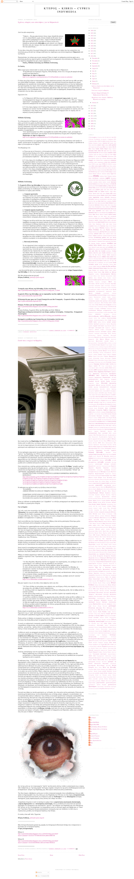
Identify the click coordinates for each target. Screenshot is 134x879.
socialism (110, 243)
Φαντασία (104, 661)
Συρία (114, 638)
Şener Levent (113, 239)
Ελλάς (95, 406)
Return (114, 235)
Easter (103, 171)
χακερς (109, 675)
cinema (97, 158)
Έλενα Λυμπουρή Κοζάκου (109, 402)
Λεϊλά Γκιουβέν (102, 506)
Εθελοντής (108, 396)
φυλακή (114, 669)
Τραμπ (97, 648)
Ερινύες (90, 431)
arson (96, 147)
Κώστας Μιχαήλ (93, 502)
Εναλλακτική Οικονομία (95, 416)
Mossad (105, 220)
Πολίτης (114, 588)
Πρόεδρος (98, 602)
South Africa (113, 245)
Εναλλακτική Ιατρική (110, 414)
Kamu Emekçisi (109, 203)
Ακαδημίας (104, 281)
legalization (98, 210)
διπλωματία (91, 391)
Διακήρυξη (91, 377)
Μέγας (99, 525)
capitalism (91, 154)
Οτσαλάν (114, 565)
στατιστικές (91, 627)
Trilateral (91, 256)
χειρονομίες (98, 680)
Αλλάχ (103, 289)
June (93, 73)
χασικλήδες (95, 678)
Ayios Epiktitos (109, 147)
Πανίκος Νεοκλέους (94, 573)
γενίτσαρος (101, 347)
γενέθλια (109, 343)
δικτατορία (113, 387)
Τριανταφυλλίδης (112, 648)
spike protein (102, 247)
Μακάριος (97, 517)
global (107, 187)
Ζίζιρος (105, 441)
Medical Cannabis (104, 214)
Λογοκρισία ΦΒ (109, 512)
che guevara (98, 156)
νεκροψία (111, 542)
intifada (114, 199)
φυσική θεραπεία (107, 671)
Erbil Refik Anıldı (97, 180)
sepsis (90, 241)
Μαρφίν (114, 523)
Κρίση (98, 489)
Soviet (90, 247)
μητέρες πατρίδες (105, 529)
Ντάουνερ (108, 554)
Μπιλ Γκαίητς (103, 536)
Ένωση (114, 417)
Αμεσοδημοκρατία (100, 291)
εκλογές (96, 402)
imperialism (96, 197)
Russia (114, 237)
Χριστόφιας (93, 686)
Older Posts (82, 855)
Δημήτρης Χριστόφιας (104, 371)
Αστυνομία (91, 327)
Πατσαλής (103, 579)
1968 (112, 137)
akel (104, 141)
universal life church (98, 260)
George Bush (103, 187)
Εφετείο (90, 439)
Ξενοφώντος (107, 556)
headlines (91, 191)
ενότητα (100, 417)
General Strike (92, 187)
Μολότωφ (103, 535)
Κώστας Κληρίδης (101, 500)
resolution (105, 235)
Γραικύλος (91, 364)
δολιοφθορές (113, 391)
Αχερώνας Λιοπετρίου (94, 333)
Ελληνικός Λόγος (103, 408)
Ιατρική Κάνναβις (96, 452)
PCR (112, 228)
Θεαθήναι (106, 446)
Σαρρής (108, 613)
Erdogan (103, 180)
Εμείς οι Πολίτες (97, 412)
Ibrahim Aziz (104, 195)
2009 (92, 121)
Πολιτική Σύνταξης (104, 590)
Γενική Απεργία (100, 345)
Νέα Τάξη (97, 542)
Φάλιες (106, 659)
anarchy (111, 143)
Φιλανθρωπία (92, 665)
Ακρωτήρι (113, 283)
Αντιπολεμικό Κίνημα (102, 306)
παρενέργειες (92, 577)
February (94, 84)
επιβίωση (114, 425)
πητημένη (91, 586)
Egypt (112, 173)
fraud (90, 186)
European (114, 180)
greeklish (97, 189)
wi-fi (98, 270)
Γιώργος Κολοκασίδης (94, 358)
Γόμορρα (114, 362)
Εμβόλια (105, 410)
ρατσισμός (112, 606)
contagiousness (101, 162)
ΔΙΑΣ (101, 379)
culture (92, 166)
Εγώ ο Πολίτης (96, 396)
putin (100, 233)
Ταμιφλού (100, 642)
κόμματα (91, 483)
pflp (104, 230)
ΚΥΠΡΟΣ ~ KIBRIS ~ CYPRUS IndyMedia (67, 10)
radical (112, 233)
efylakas (108, 173)
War (107, 266)
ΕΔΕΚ (102, 396)
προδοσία (91, 600)
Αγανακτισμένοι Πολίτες (108, 274)
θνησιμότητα (99, 450)
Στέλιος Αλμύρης (98, 627)
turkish (111, 256)
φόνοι (107, 669)
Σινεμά (90, 617)
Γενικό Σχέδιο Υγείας (110, 345)
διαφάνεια (106, 379)
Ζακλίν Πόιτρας (112, 439)
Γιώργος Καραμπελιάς (110, 356)
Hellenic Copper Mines (110, 191)
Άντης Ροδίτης (99, 304)
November (95, 61)
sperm (98, 247)
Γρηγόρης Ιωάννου (99, 364)
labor (109, 208)
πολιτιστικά (92, 592)
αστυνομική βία (99, 327)
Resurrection (110, 235)
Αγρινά (114, 278)
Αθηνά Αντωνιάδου (111, 279)
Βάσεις (109, 333)
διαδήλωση (113, 375)
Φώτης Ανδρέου (108, 673)
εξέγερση (114, 419)
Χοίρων (103, 680)
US (95, 262)
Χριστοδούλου (92, 684)
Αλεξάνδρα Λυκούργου (110, 285)
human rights (109, 193)
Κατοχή (103, 471)
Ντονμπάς (113, 554)
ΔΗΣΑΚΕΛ (92, 375)
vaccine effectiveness (103, 264)
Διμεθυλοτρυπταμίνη (93, 389)
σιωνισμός (96, 617)
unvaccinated (91, 262)
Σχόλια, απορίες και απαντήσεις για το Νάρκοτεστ (38, 22)
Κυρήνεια (107, 493)
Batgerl (106, 148)
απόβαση (103, 318)
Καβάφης (91, 458)
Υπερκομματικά (100, 656)
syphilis (100, 253)
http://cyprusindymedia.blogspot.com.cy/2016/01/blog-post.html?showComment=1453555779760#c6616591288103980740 (38, 834)
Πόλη (106, 588)
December (95, 58)
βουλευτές (113, 339)
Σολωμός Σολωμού (106, 619)
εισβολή (114, 400)
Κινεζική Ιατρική (97, 475)
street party (91, 251)
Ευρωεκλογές (95, 437)
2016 (92, 56)
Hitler (98, 193)
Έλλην (99, 406)
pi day (98, 231)
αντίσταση (103, 308)
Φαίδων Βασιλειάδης (98, 659)
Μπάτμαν (97, 536)
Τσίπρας (109, 652)
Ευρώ (90, 437)
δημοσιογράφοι (104, 373)
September (95, 66)
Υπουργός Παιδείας (106, 657)
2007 (92, 126)
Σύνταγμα (113, 636)
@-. (37, 277)
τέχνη (102, 644)
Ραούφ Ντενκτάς (102, 606)
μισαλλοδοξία (113, 531)
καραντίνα (98, 466)
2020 (92, 46)
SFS (89, 243)
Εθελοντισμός (96, 398)
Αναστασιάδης (93, 295)
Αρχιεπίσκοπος (108, 325)
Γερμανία (106, 347)
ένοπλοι (95, 417)
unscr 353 (109, 260)
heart (99, 191)
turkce (104, 257)
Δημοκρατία (96, 373)
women (110, 270)
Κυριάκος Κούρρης (100, 494)
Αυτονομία (103, 331)
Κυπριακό (98, 491)
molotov (96, 220)
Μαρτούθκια (109, 523)
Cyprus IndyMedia (94, 722)
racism (104, 233)
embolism (102, 176)
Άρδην (95, 322)
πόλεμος (102, 588)
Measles (97, 214)
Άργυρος (114, 320)
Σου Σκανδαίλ (92, 623)
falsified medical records (104, 182)
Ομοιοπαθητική (101, 561)
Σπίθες (110, 623)
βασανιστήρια (104, 333)
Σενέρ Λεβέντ (100, 615)
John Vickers (94, 203)
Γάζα (105, 343)
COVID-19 (104, 164)
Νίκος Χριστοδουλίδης (110, 550)
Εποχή (98, 429)
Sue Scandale (102, 251)
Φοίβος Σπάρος (97, 669)
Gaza (109, 186)
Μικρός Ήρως (106, 531)
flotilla (112, 184)
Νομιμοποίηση (92, 554)
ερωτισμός (105, 433)
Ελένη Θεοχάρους (93, 404)
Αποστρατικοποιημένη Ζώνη (100, 320)
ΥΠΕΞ (94, 656)
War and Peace (112, 266)
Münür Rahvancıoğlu (93, 222)
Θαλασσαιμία (103, 444)
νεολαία (98, 544)
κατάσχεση (107, 470)
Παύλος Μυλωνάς (111, 579)
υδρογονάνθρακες (112, 654)
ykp (103, 272)
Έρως (99, 433)
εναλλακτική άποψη (99, 414)
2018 (92, 51)
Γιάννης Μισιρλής (112, 350)
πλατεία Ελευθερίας (103, 586)
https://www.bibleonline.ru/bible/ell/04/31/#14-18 (38, 579)
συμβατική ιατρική (102, 633)
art (97, 147)
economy (114, 171)
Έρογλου (110, 431)
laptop (93, 210)
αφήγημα (109, 331)
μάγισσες (102, 515)
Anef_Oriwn (94, 145)
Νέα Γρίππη (113, 540)
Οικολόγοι (97, 559)
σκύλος (99, 619)
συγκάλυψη (113, 631)
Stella (105, 249)
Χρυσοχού (113, 686)
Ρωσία (99, 611)
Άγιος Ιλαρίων (107, 278)
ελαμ (100, 402)
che (94, 156)
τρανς (100, 648)
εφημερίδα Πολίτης (97, 439)
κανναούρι (108, 462)
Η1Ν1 (99, 442)
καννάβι (114, 460)
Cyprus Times (109, 166)
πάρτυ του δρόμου (110, 577)
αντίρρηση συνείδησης (94, 308)
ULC (103, 258)
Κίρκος (111, 475)
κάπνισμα (106, 464)
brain (100, 152)
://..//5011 (30, 301)
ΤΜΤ (108, 644)
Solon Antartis (98, 245)
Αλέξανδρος (91, 287)
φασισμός (110, 661)
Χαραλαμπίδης (92, 677)
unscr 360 (114, 260)
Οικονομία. (109, 559)
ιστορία (91, 456)
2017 (92, 53)
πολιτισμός (113, 590)
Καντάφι (114, 462)
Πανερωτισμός (107, 571)
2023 (92, 38)
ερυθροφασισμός (93, 433)
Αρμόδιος (91, 325)
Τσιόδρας (100, 652)
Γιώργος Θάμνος (107, 354)
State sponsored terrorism (98, 249)
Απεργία (114, 316)
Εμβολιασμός (112, 410)
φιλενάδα (108, 665)
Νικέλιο (100, 546)
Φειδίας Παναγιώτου (95, 663)
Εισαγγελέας (108, 400)
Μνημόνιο (98, 535)
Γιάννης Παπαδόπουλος (105, 352)
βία (100, 337)
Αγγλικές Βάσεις (93, 276)
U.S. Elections (95, 258)
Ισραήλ (114, 454)
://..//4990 (30, 296)
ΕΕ (104, 396)
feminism (95, 184)
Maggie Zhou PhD (94, 724)
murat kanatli (101, 222)
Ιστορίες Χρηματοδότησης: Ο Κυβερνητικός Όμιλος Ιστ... (100, 94)
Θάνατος (91, 446)
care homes (99, 154)
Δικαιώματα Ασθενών (94, 385)
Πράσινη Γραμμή (111, 598)
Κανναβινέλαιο (92, 462)
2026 (92, 30)
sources (108, 245)
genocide (97, 187)
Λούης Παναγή (93, 514)
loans (100, 212)
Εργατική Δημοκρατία (110, 429)
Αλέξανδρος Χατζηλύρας (101, 287)
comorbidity (91, 162)
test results (113, 253)
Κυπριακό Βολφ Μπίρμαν (109, 491)
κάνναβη (108, 460)
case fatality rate (106, 154)
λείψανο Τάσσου (111, 506)
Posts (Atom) (28, 859)
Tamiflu (104, 253)
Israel (102, 201)
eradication (91, 180)
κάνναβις (26, 331)
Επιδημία (91, 427)
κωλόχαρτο (97, 496)
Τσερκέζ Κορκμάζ (93, 652)
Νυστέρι (90, 556)
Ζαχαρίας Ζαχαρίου (93, 441)
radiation (108, 233)
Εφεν (115, 437)
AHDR (99, 141)
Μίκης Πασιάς (98, 531)
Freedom (93, 186)
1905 (108, 137)
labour (112, 208)
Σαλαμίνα (91, 613)
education (104, 173)
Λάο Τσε (95, 506)
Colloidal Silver (99, 160)
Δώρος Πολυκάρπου (96, 394)
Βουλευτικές (91, 341)
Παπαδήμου (109, 573)
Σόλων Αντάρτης (94, 738)
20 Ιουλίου (91, 139)
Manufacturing (105, 212)
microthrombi (113, 216)
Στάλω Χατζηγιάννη (110, 625)
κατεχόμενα (92, 471)
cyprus (96, 166)
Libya (95, 212)
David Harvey (99, 168)
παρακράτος (92, 575)
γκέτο (104, 362)
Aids (102, 141)
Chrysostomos (110, 156)
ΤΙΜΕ (105, 644)
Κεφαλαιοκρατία (99, 473)
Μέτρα (111, 527)
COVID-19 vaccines (111, 164)
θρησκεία (113, 450)
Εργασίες (102, 429)
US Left (106, 262)
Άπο (99, 318)
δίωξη (104, 391)
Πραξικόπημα (92, 598)
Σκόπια (106, 617)
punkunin (96, 233)
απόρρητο (91, 320)
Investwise (91, 201)
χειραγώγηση (92, 680)
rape (115, 233)
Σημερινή (107, 615)
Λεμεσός (90, 508)
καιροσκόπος (95, 460)
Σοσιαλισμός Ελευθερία (110, 621)
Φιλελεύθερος (100, 665)
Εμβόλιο (91, 412)
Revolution (91, 237)
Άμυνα (90, 293)
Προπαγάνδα (97, 604)
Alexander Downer (109, 141)
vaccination (91, 264)
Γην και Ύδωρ (96, 348)
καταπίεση (113, 468)
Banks (93, 148)
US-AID (110, 262)
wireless (106, 270)
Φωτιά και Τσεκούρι (101, 675)
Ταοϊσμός (106, 642)
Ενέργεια (91, 417)
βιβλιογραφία (105, 337)
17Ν (105, 137)
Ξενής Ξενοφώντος (98, 556)
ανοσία (114, 302)
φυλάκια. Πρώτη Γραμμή (95, 671)
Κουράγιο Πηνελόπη (100, 487)
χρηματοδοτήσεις (100, 682)
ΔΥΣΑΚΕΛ (101, 392)
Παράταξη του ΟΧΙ (100, 575)
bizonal (90, 152)
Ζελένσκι (101, 441)
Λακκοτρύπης (110, 504)
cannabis (110, 152)
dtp (98, 171)
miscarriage (102, 218)
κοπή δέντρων (113, 483)
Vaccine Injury (112, 264)
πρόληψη (91, 604)
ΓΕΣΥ (110, 347)
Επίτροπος (91, 429)
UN (105, 258)
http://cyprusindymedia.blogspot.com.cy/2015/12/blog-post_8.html (38, 321)
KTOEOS (114, 206)
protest (108, 231)
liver (98, 212)
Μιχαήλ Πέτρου (98, 533)
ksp (110, 206)
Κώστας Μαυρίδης (111, 500)
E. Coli (100, 171)
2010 (92, 118)
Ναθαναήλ (98, 538)
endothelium (102, 178)
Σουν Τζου (100, 623)
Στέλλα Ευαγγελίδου (101, 629)
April (93, 78)
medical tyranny (112, 214)
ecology (110, 171)
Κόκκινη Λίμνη (103, 479)
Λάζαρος (114, 502)
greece (90, 189)
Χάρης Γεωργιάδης (107, 677)
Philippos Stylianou (93, 231)
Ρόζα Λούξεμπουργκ (111, 609)
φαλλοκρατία (112, 659)
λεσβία (100, 508)
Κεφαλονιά (108, 473)
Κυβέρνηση (113, 489)
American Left (106, 143)
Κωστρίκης (108, 502)
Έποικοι (95, 429)
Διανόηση (114, 377)
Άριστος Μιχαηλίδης (111, 324)
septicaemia (108, 241)
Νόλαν (106, 552)
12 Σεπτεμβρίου (93, 137)
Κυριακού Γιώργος (94, 736)
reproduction (99, 235)
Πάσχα (90, 579)
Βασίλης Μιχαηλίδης (103, 335)
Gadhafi (104, 186)
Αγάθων (97, 274)
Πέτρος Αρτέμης (106, 583)
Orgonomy (102, 226)
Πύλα (114, 604)
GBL (115, 186)
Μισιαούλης (91, 533)
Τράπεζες (105, 648)
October (94, 63)
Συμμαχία (109, 633)
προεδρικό (92, 602)
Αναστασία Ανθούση (109, 293)
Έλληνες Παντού (105, 406)
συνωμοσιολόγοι (108, 638)
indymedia (107, 197)
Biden (99, 150)
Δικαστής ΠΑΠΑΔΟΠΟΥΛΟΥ (101, 387)
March (94, 81)
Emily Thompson (108, 176)
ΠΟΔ (94, 588)
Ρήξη (99, 609)
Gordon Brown (112, 187)
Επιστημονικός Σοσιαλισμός (110, 427)
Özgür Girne (91, 228)
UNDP (107, 258)
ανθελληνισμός (112, 301)
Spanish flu (94, 247)
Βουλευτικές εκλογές (102, 341)
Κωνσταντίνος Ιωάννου (109, 496)
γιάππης (95, 354)
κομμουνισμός (105, 483)
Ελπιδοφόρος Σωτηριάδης (96, 410)
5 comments (71, 848)
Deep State (94, 170)
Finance (107, 184)
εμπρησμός (103, 412)
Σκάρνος (102, 617)
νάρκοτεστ (33, 331)
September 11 (94, 241)
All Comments (43, 876)
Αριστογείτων (102, 324)
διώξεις (101, 391)
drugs (96, 171)
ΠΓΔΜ (90, 581)
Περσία (100, 583)
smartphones (103, 243)
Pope (103, 231)
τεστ (99, 644)
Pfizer (101, 230)
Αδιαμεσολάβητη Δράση (95, 279)
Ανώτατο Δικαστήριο (108, 312)
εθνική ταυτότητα (103, 398)
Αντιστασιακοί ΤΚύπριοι (95, 310)
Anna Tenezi (92, 717)
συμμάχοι (114, 633)
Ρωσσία (104, 612)
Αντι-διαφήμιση (107, 304)
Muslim (106, 222)
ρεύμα (95, 609)
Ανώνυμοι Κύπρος (98, 312)
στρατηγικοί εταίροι (93, 631)
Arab (90, 147)
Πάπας (114, 573)
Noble (104, 224)
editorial (90, 173)
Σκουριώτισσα (113, 617)
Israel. (105, 201)
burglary (105, 152)
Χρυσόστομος (108, 686)
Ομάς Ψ (95, 561)
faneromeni (113, 182)
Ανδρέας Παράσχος (100, 299)
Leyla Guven (113, 210)
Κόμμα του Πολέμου (111, 481)
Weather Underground (94, 268)
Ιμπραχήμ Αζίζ (101, 454)
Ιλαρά (114, 452)
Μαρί (114, 517)
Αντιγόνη (114, 304)
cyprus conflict (102, 166)
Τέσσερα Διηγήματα (93, 644)
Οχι (96, 567)
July (93, 71)
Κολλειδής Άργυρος (111, 479)
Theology (104, 254)
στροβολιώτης (106, 631)
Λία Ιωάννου (103, 510)
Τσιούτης (105, 652)
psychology (91, 233)
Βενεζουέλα (91, 337)
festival (98, 184)
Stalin (115, 247)
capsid (94, 154)
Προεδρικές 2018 (112, 600)
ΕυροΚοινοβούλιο (112, 435)
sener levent (106, 239)
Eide (115, 173)
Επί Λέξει (109, 425)
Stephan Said (110, 249)
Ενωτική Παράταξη (106, 419)
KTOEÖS (91, 208)
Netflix (90, 224)
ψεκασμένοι (96, 688)
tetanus (90, 254)
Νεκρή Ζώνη (103, 542)
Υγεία (90, 654)
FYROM (97, 186)
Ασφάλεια (107, 327)
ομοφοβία (114, 561)
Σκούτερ (90, 619)
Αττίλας (97, 329)
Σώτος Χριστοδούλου (95, 740)
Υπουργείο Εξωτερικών (95, 657)
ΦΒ (115, 661)
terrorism (108, 253)
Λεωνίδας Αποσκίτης (94, 510)
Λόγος (114, 512)
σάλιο (95, 613)
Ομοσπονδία (108, 561)
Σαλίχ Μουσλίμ (101, 613)
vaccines (90, 266)
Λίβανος (110, 510)
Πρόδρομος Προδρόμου (100, 600)
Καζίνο (95, 458)
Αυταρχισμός (109, 329)
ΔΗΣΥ (97, 375)
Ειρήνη (103, 400)
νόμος (97, 554)
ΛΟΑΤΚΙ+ (96, 512)
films (104, 184)
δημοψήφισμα (112, 373)
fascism (90, 184)
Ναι (103, 538)
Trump (94, 256)
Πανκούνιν (102, 573)
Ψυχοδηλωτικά (103, 688)
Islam (99, 201)
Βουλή (111, 341)
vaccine (96, 264)
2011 (92, 116)
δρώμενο (96, 392)
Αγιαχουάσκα (109, 276)
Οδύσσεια (97, 558)
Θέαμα (110, 446)
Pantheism (107, 228)
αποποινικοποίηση (111, 318)
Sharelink (93, 243)
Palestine (102, 228)
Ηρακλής (91, 444)
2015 (92, 106)
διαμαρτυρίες (107, 377)
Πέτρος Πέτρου (112, 585)
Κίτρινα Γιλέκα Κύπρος (95, 477)
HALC (111, 189)
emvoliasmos (95, 178)
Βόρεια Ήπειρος (105, 339)
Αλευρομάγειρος (92, 289)
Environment (113, 178)
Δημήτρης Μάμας (93, 371)
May (93, 76)
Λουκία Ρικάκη (101, 514)
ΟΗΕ (108, 558)
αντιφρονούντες (107, 310)
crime (90, 166)
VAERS (94, 266)
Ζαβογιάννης (105, 439)
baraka (97, 149)
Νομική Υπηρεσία (112, 552)
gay (107, 186)
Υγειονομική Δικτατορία (100, 654)
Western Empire (103, 268)
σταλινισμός (100, 625)
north (107, 224)
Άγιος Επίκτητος (98, 278)
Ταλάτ (90, 642)
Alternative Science (97, 143)
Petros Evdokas (94, 230)
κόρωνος (114, 485)
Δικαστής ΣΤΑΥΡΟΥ (106, 385)
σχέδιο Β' (91, 640)
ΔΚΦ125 (108, 391)
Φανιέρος (98, 661)
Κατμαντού (97, 471)
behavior (114, 148)
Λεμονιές (95, 508)
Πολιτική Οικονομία (93, 590)
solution (104, 245)
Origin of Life (109, 226)
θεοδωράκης (108, 448)
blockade (94, 152)
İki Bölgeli (109, 195)
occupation (91, 226)
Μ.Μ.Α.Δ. (97, 515)
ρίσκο (104, 609)
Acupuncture (91, 141)
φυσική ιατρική (99, 673)
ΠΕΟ (98, 581)
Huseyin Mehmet (96, 195)
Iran (94, 201)
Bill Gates (109, 150)
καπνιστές (113, 464)
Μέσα (103, 525)
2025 (92, 33)
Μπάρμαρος (91, 536)
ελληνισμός (112, 408)
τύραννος (114, 652)
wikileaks (102, 270)
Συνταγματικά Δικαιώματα (97, 638)
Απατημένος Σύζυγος (110, 314)
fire (110, 184)
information (91, 199)
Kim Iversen (110, 205)
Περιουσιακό (109, 581)
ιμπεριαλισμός (93, 454)
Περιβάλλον (103, 581)
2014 (92, 108)
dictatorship (103, 170)
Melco (105, 216)
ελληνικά (113, 406)
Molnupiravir (91, 220)
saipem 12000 (91, 239)
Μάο (111, 517)
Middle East (97, 218)
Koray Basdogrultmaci (97, 206)
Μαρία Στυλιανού (106, 519)
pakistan (97, 228)
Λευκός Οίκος (106, 508)
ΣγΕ (95, 615)
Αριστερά (96, 324)
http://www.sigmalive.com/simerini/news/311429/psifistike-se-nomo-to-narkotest (47, 77)
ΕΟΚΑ (100, 421)
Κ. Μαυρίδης (105, 456)
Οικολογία (92, 559)
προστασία (103, 604)
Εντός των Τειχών (107, 417)
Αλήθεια (99, 289)
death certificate (108, 168)
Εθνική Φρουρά (112, 398)
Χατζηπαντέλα (112, 678)
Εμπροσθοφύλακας (111, 412)
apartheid (114, 145)
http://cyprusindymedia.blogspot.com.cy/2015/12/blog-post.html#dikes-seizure (42, 315)
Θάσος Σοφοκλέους (98, 446)
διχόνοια (97, 391)
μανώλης (108, 517)
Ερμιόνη (96, 431)
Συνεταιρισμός (103, 636)
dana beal (93, 168)
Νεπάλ (110, 544)
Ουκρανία (91, 567)
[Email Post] (76, 330)
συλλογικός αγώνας (93, 633)
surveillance (108, 251)
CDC (111, 154)
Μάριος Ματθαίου (108, 521)
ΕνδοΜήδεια (113, 416)
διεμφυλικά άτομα (94, 383)
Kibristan (102, 205)
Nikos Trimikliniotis (97, 224)
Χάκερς (114, 675)
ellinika (96, 175)
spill (107, 247)
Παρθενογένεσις (100, 577)
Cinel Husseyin (92, 158)
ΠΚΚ (97, 586)
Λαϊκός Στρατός (101, 504)
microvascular (91, 218)
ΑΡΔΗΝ (90, 322)
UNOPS (105, 260)
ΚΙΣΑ (114, 475)
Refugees (90, 235)
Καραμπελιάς (92, 466)
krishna (107, 206)
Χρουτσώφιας (101, 686)
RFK (108, 237)
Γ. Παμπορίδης (100, 343)
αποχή (109, 320)
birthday (114, 150)
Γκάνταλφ (97, 362)
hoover (104, 193)
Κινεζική (91, 475)
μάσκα (90, 525)
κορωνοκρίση (107, 485)
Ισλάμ (110, 454)
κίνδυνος (114, 473)
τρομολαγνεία (104, 650)
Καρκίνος (113, 466)
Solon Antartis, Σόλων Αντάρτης (98, 729)
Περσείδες (95, 583)
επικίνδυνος (96, 427)
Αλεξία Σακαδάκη (111, 287)
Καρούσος (98, 468)
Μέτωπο (97, 529)
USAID (114, 262)
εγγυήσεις (113, 394)
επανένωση (97, 425)
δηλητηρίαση (100, 369)
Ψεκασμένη (91, 688)
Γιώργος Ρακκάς (108, 360)
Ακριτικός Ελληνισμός (105, 283)
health (95, 191)
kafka (99, 203)
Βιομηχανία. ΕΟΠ (93, 339)
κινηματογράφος (105, 475)
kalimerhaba (102, 203)
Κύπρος (102, 493)
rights (111, 237)
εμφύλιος (91, 414)
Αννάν (110, 302)
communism (113, 160)
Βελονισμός (113, 335)
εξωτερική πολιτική (94, 421)
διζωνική (104, 383)
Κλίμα (104, 477)
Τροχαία (110, 650)
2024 (92, 35)
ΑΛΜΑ (106, 289)
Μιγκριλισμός (92, 531)
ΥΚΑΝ (90, 656)
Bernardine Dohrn (93, 150)
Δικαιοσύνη (112, 383)
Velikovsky (98, 266)
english (107, 178)
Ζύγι (109, 441)
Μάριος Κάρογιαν (99, 521)
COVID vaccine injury (96, 164)
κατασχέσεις (100, 470)
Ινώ (106, 454)
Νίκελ (96, 546)
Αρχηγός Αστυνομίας (98, 325)
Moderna (114, 218)
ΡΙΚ (102, 609)
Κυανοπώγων (107, 489)
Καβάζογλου (113, 456)
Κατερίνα (113, 470)
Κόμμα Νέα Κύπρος (100, 481)
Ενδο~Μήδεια (106, 416)
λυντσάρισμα (109, 514)
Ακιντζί (97, 283)
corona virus (107, 162)
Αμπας (114, 291)
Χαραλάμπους (99, 677)
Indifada (102, 197)
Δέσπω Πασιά (108, 367)
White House (110, 268)
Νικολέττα (98, 548)
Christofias (104, 156)
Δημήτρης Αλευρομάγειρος (110, 369)
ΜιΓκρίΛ (114, 529)
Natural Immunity (112, 222)
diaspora (99, 170)
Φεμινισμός (105, 663)
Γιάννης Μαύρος (102, 350)
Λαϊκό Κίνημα (92, 504)
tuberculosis (99, 256)
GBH (112, 186)
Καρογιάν (91, 468)
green (102, 189)
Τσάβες (114, 650)
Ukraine (100, 258)
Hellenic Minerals (93, 193)
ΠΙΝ (94, 586)
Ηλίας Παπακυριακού (107, 442)
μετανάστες (106, 527)
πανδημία (100, 571)
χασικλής (101, 678)
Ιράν (108, 454)
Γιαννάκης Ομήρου (103, 348)
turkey (108, 256)
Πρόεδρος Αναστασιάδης (109, 602)
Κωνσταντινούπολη (93, 498)
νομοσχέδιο (102, 554)
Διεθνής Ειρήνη (105, 381)
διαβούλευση (104, 375)
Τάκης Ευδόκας (112, 640)
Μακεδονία (103, 517)
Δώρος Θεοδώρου (109, 392)
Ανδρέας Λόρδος (106, 297)
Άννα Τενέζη (104, 302)
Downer (93, 171)
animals (99, 145)
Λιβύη (114, 510)
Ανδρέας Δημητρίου (111, 295)
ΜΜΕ (94, 535)
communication (106, 160)
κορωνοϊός (99, 485)
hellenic (102, 191)
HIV (101, 193)
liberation (91, 212)
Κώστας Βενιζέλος (102, 498)
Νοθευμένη (101, 552)
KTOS (94, 208)
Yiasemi (99, 272)
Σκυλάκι (95, 619)
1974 (115, 137)
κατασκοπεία (92, 470)
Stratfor (114, 249)
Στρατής (100, 631)
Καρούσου (106, 468)
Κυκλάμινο (91, 491)
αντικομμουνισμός (93, 306)
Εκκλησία (91, 402)
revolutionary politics (100, 237)
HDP (115, 189)
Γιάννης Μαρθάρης (93, 350)
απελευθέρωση (105, 316)
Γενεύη (93, 345)
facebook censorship (93, 182)
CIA (115, 156)
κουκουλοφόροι (92, 487)
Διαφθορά (91, 381)
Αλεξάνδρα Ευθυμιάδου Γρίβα (96, 285)
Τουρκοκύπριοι (110, 646)
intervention (109, 199)
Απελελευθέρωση (93, 316)
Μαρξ (104, 523)
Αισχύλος (97, 281)
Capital (114, 152)
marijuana (110, 212)
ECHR (106, 171)
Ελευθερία (108, 404)
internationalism (103, 199)
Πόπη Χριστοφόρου (98, 596)
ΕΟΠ (90, 423)
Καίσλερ (102, 460)
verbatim (103, 266)
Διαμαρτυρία (98, 377)
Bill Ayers (104, 150)
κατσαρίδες (108, 471)
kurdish (101, 208)
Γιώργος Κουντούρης (105, 358)
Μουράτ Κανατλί (111, 535)
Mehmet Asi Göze (98, 216)
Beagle (110, 148)
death (103, 168)
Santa (96, 239)
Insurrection (97, 199)
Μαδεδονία (107, 515)
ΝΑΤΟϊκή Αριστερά (104, 540)
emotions (114, 176)
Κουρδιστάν (109, 487)
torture (108, 254)
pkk (101, 231)
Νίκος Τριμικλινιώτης (98, 550)
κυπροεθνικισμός (93, 493)
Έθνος (90, 400)
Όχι (100, 567)
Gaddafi (101, 186)
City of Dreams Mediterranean (106, 158)
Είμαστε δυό (95, 400)
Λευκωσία (113, 508)
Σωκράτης (96, 640)
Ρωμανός (95, 611)
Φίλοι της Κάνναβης (109, 667)
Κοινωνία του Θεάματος (94, 479)
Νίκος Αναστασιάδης (107, 548)
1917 (110, 137)
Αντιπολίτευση (112, 306)
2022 (92, 41)
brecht (102, 152)
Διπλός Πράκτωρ (111, 389)
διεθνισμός (113, 381)
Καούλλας (91, 464)
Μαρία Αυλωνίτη (94, 519)
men (109, 216)
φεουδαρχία (113, 663)
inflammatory (113, 197)
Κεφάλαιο (91, 473)
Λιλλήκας (91, 512)
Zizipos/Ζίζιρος (93, 733)
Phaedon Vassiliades (111, 230)
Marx (94, 214)
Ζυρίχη (113, 441)
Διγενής (97, 381)
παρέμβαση (113, 575)
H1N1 (108, 189)
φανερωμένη (92, 661)
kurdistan (106, 208)
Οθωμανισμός (112, 558)
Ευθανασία (104, 435)
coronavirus (113, 162)
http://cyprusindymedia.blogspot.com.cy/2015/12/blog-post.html (37, 306)
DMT (90, 171)
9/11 (115, 139)
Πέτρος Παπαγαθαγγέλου (101, 585)
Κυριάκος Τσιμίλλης (111, 494)
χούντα (114, 680)
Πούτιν (109, 596)
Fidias (102, 184)
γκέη (101, 362)
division (114, 170)
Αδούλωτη (104, 279)
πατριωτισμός (96, 579)
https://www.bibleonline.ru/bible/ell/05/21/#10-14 (38, 607)
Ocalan (114, 224)
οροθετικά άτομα (98, 565)
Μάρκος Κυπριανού (97, 523)
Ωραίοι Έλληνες (111, 688)
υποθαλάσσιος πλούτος (110, 656)
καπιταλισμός (98, 464)
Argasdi (92, 147)
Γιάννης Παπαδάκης (94, 352)
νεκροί (107, 542)
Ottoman (114, 226)
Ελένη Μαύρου (101, 404)
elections (90, 176)
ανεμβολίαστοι (112, 299)
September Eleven (101, 241)
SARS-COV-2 (100, 239)
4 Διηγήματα (110, 139)
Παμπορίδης (95, 571)
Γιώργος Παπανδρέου (99, 360)
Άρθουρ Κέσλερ (102, 322)
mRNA (109, 220)
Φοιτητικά (103, 669)
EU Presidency (108, 180)
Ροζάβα (90, 611)
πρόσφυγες (110, 604)
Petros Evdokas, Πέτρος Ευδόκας (98, 727)
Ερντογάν (103, 431)
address (95, 141)
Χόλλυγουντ (109, 680)
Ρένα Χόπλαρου (107, 608)
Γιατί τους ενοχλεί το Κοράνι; (30, 340)
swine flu (95, 253)
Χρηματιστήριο (92, 682)
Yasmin (95, 272)
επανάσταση (99, 423)
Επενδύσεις (103, 425)
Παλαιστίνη (106, 569)
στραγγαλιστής (112, 629)
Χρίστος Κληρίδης (101, 684)
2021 (92, 43)
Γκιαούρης (109, 362)
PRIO (106, 231)
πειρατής (94, 581)
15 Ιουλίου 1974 (100, 137)
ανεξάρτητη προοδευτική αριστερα (98, 301)
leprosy (107, 210)
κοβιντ (114, 477)
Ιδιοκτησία (108, 452)
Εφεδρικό (110, 437)
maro (90, 745)
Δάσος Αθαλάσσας (100, 367)
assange (100, 147)
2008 (92, 123)
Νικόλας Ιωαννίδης (107, 546)
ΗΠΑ (115, 442)
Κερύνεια (113, 471)
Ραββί (90, 606)
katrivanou (97, 205)
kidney (106, 205)
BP (97, 152)
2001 (92, 128)
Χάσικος (106, 678)
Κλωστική (109, 477)
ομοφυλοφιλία (92, 563)
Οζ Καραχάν (103, 558)
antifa (110, 145)
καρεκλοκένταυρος (106, 466)
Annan (102, 145)
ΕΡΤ (115, 431)
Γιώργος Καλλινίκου (98, 356)
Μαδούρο (113, 515)
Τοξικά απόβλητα (97, 646)
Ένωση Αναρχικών (93, 419)
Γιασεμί (100, 354)
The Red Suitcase (97, 254)
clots (94, 160)
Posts (39, 872)
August (94, 68)
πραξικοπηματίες (101, 598)
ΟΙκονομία (104, 559)
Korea (104, 206)
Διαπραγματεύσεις (93, 379)
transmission (113, 254)
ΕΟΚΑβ (114, 421)
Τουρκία (104, 646)
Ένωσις (100, 419)
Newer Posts (21, 855)
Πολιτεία (110, 588)
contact (95, 162)
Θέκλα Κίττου (101, 448)
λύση (114, 514)
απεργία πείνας (93, 318)
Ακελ (110, 282)
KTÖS (98, 208)
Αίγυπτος (91, 281)
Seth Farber (113, 241)
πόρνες (104, 596)
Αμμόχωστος (109, 291)
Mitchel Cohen (108, 218)
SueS (90, 731)
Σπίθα (105, 623)
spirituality (110, 247)
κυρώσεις (91, 496)
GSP (105, 189)
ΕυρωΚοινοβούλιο (103, 437)
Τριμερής (91, 650)
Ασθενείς (114, 325)
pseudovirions (113, 231)
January (94, 102)
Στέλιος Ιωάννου (107, 627)
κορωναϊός (91, 485)
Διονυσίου (102, 389)
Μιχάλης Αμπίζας (107, 533)
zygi (110, 272)
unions (111, 258)
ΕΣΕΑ (110, 433)
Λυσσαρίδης (91, 515)
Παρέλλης (108, 575)
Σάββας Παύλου (112, 611)
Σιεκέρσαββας (112, 615)
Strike (96, 251)
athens (104, 147)
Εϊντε (99, 400)
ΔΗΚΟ (95, 369)
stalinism (91, 249)
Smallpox (98, 243)
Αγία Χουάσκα (101, 276)
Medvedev (91, 216)
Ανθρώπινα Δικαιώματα (94, 302)
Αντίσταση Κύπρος (111, 308)
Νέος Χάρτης (104, 544)
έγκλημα (91, 396)
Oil (99, 226)
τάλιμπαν (95, 642)
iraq (96, 201)
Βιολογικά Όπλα (112, 337)
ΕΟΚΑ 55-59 (105, 421)
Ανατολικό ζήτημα (102, 295)
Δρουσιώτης (91, 392)
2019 (92, 48)
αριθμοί (109, 322)
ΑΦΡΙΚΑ (114, 331)
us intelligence (100, 262)
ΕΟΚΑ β (110, 421)
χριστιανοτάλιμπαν (111, 682)
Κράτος (95, 489)
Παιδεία (99, 569)
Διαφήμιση (113, 379)
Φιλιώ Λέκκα (98, 667)
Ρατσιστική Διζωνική (95, 608)
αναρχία (98, 293)
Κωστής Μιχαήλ (101, 502)
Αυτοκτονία (97, 331)
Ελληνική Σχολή (93, 408)
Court (90, 164)
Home (51, 855)
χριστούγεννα (112, 684)
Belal (90, 720)
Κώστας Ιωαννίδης (111, 498)
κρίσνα (102, 489)
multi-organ (113, 220)
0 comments (71, 330)
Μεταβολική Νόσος (98, 527)
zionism (107, 272)
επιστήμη (101, 427)
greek (93, 189)
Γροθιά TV (97, 366)
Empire (90, 178)
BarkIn (101, 148)
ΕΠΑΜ (92, 423)
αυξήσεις (102, 329)
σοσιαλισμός (100, 621)
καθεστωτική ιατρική (101, 458)
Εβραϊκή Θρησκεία (106, 394)
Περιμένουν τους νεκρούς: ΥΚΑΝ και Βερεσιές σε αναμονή (102, 98)
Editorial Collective (97, 173)
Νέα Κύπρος (92, 542)
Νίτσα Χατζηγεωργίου (94, 552)
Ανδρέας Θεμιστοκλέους (95, 297)
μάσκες (95, 525)
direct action (109, 170)
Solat (115, 243)
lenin (103, 210)
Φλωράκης (91, 669)
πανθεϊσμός (113, 571)
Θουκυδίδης (106, 450)
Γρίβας (107, 364)
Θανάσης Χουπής (112, 444)
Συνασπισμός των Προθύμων (98, 635)
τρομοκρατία (97, 650)
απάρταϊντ (98, 314)
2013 (92, 111)
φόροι (110, 669)
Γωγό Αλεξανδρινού (107, 366)
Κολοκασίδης (91, 481)
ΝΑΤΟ (96, 540)
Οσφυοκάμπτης (107, 565)
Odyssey (96, 226)
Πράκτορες (113, 596)
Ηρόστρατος (96, 444)
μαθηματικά (91, 517)
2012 (92, 113)
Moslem (101, 220)
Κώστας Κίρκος (93, 500)
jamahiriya (109, 201)
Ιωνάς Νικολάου (97, 456)
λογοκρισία (102, 512)
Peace (114, 228)
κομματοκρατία (97, 483)
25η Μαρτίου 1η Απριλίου (100, 139)
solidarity (91, 245)
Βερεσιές (97, 337)
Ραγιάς (94, 606)
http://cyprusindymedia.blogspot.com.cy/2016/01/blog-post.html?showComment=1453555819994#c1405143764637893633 (38, 841)
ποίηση (97, 588)
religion (95, 235)
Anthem (106, 145)
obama (110, 224)
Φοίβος (91, 743)
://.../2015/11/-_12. (39, 290)
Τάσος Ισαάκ (112, 642)
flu (115, 184)
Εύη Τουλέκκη (97, 435)
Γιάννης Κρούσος (112, 348)
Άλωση (110, 289)
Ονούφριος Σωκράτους (102, 563)
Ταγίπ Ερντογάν (103, 640)
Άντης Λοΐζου (92, 304)
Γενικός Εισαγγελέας (93, 347)
